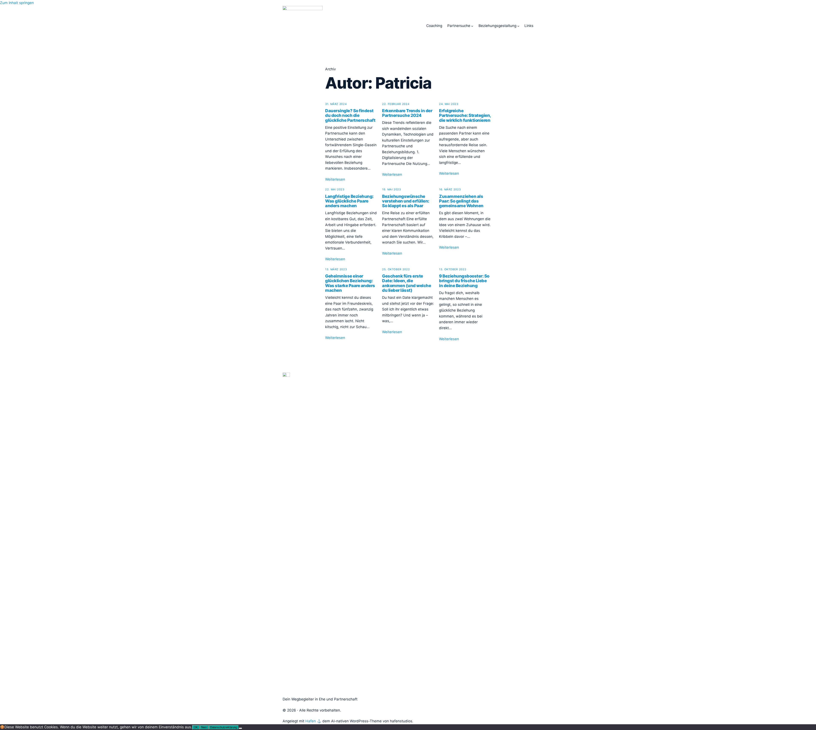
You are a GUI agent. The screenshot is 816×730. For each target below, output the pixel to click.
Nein (204, 727)
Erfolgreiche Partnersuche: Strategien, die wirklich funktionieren (465, 115)
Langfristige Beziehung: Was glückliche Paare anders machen (349, 201)
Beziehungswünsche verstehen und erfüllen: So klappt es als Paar (405, 201)
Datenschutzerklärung (223, 727)
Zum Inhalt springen (17, 3)
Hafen (310, 721)
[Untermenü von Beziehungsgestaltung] (518, 26)
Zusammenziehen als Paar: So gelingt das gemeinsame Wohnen (461, 201)
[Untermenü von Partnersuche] (472, 26)
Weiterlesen (335, 179)
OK (196, 727)
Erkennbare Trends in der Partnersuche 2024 (407, 113)
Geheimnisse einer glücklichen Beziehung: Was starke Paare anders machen (350, 283)
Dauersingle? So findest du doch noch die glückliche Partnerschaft (350, 115)
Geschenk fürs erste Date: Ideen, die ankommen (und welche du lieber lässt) (406, 283)
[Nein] (240, 728)
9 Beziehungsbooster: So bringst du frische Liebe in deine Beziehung (464, 281)
